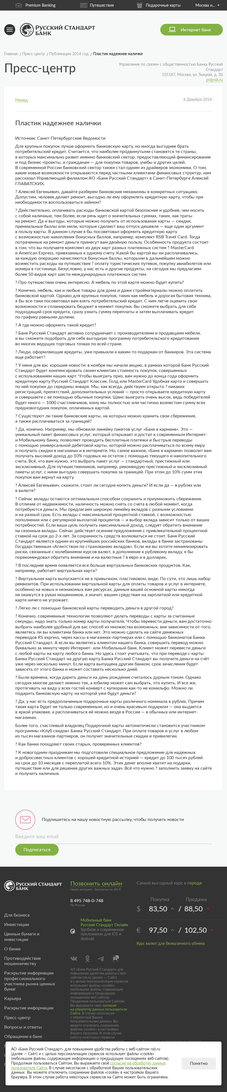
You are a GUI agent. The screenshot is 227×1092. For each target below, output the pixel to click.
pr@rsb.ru (214, 80)
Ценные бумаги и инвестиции (21, 937)
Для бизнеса (17, 915)
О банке (12, 949)
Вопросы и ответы (23, 1027)
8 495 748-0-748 (86, 901)
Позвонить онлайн (96, 884)
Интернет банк (196, 30)
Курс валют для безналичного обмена (170, 944)
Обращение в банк (23, 1036)
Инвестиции (16, 924)
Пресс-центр (17, 1018)
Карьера (12, 998)
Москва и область (207, 5)
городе (194, 883)
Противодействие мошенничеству (22, 961)
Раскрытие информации (28, 1008)
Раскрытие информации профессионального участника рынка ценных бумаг (29, 981)
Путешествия (84, 5)
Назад (21, 100)
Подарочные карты (145, 5)
